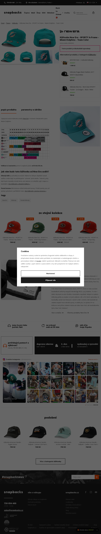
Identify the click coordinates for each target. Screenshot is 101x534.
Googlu (38, 261)
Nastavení (50, 273)
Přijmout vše (50, 280)
